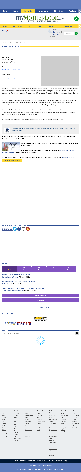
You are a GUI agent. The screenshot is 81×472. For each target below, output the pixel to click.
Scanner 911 (75, 415)
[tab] (9, 269)
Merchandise (64, 415)
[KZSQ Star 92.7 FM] (9, 323)
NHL (15, 430)
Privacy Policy (41, 461)
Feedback (31, 461)
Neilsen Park (6, 284)
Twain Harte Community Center (12, 291)
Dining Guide (58, 11)
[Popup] (76, 18)
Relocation (52, 451)
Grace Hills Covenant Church (11, 69)
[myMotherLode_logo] (40, 18)
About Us (23, 461)
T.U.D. (74, 425)
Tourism (4, 436)
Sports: (16, 421)
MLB (15, 426)
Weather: (17, 411)
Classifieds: (65, 411)
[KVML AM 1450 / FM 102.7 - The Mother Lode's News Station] (40, 318)
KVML (39, 425)
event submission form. (36, 139)
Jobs (62, 413)
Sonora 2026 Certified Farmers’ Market (16, 275)
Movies (39, 413)
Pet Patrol (28, 434)
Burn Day (16, 413)
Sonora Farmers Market (10, 277)
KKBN (38, 430)
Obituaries (5, 428)
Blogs (40, 26)
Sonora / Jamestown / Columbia (53, 419)
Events (5, 26)
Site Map (51, 461)
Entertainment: (42, 411)
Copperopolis (53, 436)
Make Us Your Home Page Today (14, 225)
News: (4, 411)
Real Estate (72, 11)
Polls (38, 432)
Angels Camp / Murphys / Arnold (53, 432)
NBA (15, 428)
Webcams (75, 417)
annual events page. (68, 157)
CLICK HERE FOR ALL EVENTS (40, 307)
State (3, 415)
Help (65, 461)
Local (3, 413)
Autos (62, 417)
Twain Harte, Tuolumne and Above (53, 426)
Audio (74, 413)
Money (4, 421)
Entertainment (43, 11)
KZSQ (39, 428)
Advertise (59, 461)
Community (28, 11)
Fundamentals (53, 442)
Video (74, 419)
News (5, 11)
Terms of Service (34, 465)
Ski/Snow (16, 419)
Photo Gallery (76, 428)
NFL (15, 424)
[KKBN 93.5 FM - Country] (24, 323)
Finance (51, 445)
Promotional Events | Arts (11, 126)
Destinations (69, 26)
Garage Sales (64, 428)
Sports (15, 11)
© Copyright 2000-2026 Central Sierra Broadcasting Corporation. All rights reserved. (40, 469)
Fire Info (27, 436)
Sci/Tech (4, 434)
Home (16, 461)
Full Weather (57, 32)
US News (4, 417)
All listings (52, 415)
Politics (4, 425)
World (3, 419)
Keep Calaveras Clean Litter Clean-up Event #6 (18, 281)
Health (30, 26)
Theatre (39, 415)
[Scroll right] (79, 11)
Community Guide (53, 26)
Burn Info (56, 34)
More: (74, 411)
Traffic (4, 423)
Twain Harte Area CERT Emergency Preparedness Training (23, 288)
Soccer (16, 432)
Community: (29, 411)
